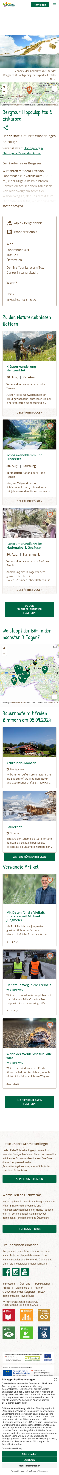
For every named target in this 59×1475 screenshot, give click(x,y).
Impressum (9, 1283)
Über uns (25, 1283)
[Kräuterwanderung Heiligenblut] (29, 374)
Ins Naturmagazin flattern (29, 1102)
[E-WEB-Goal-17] (45, 1334)
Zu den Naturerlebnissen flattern (29, 609)
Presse (6, 1287)
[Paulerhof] (29, 806)
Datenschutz (22, 1287)
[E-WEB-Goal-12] (45, 1316)
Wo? (9, 244)
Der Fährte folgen (29, 412)
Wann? (11, 282)
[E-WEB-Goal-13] (10, 1334)
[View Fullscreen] (54, 88)
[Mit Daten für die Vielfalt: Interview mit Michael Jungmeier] (29, 910)
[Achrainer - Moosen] (29, 742)
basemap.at (53, 104)
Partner (38, 1287)
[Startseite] (9, 4)
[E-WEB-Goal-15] (27, 1334)
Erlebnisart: (11, 136)
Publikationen (43, 1283)
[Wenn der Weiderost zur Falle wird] (29, 1053)
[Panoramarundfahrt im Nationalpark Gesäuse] (29, 551)
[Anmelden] (50, 337)
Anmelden (40, 4)
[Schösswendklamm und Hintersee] (29, 462)
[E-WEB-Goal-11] (27, 1316)
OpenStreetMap (18, 104)
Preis (10, 294)
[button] (30, 90)
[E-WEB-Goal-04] (10, 1316)
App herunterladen (29, 1179)
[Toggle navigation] (54, 4)
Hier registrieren (29, 1228)
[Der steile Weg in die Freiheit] (29, 983)
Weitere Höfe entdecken (29, 856)
